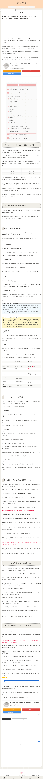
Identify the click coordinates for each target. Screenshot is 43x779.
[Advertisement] (21, 24)
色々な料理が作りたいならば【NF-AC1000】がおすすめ (20, 128)
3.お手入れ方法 (12, 122)
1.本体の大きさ (12, 117)
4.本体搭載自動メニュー (14, 106)
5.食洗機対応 (11, 109)
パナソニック (21, 719)
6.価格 (10, 111)
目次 (21, 85)
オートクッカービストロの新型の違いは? (17, 92)
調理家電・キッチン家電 (7, 719)
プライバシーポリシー (21, 775)
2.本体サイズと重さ (13, 101)
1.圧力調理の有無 (12, 98)
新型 (25, 719)
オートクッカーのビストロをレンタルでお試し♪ (18, 138)
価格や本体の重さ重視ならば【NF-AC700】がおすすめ (19, 131)
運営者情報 (7, 775)
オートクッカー (15, 719)
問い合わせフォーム (35, 775)
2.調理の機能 (11, 120)
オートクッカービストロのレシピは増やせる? (17, 134)
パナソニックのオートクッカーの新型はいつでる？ (18, 89)
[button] (39, 399)
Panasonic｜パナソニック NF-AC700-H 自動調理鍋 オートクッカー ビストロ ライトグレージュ (24, 64)
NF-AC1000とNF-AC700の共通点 (14, 115)
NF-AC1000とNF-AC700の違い (14, 96)
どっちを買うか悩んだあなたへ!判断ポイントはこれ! (18, 126)
